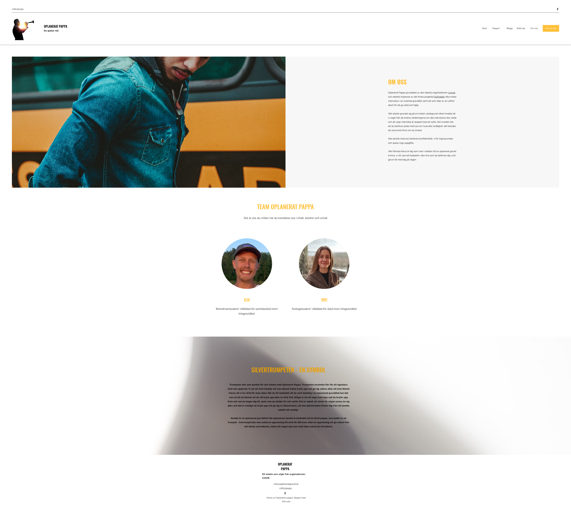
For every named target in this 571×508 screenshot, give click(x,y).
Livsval (451, 92)
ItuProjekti (439, 96)
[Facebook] (557, 9)
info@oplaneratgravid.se (286, 484)
